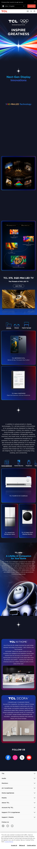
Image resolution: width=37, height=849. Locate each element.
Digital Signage (26, 328)
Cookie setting (31, 845)
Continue (31, 6)
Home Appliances (6, 465)
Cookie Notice (9, 841)
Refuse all (22, 845)
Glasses (16, 328)
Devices (8, 328)
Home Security (18, 465)
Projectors (29, 465)
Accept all (14, 845)
